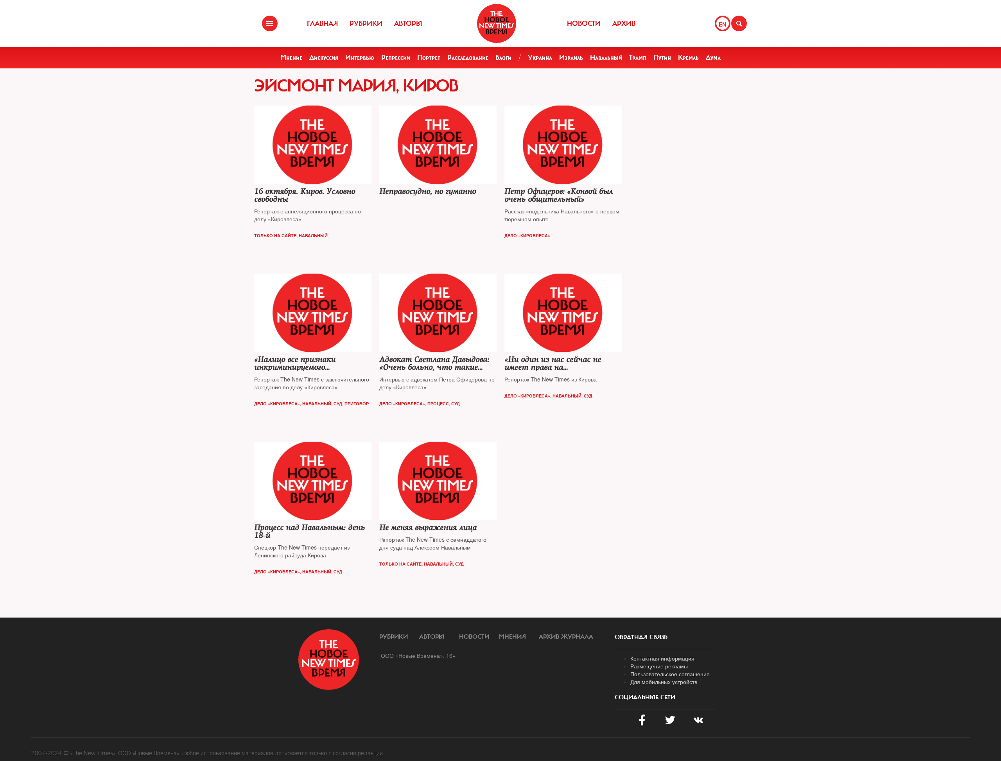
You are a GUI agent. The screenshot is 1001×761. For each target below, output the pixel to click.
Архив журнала (566, 637)
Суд (338, 403)
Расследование (467, 57)
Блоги (503, 57)
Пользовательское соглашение (670, 674)
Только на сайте (275, 235)
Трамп (637, 57)
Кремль (688, 57)
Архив (623, 23)
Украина (540, 57)
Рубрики (366, 23)
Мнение (291, 57)
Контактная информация (662, 658)
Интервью (359, 57)
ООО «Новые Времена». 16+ (418, 655)
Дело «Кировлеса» (527, 235)
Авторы (408, 23)
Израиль (571, 57)
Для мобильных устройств (663, 682)
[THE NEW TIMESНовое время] (496, 23)
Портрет (428, 57)
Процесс (438, 403)
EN (722, 24)
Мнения (512, 637)
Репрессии (395, 57)
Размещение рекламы (659, 666)
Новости (584, 23)
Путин (662, 57)
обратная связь (641, 637)
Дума (713, 57)
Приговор (356, 403)
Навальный (606, 57)
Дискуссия (323, 57)
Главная (322, 23)
